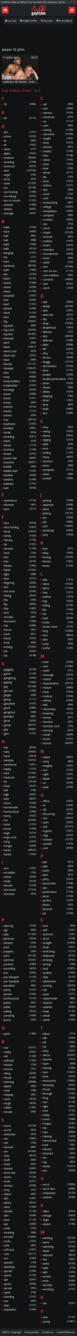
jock (58, 526)
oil (58, 805)
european (58, 470)
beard (20, 287)
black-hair (20, 355)
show (20, 1181)
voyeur (59, 1224)
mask (58, 670)
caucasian (58, 134)
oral (58, 826)
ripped (20, 1086)
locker (58, 622)
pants (58, 870)
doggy (58, 362)
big (20, 321)
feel (20, 557)
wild (59, 1272)
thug (59, 1098)
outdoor (58, 839)
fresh (20, 634)
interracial (20, 889)
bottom (20, 407)
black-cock (20, 351)
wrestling (59, 1289)
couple (58, 232)
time (59, 1110)
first (20, 587)
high (20, 794)
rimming (20, 1082)
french (20, 630)
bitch (20, 342)
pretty (20, 990)
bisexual (20, 338)
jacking (58, 500)
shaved (20, 1168)
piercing (20, 925)
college (58, 207)
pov (20, 972)
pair (58, 862)
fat (20, 544)
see (20, 1138)
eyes (20, 509)
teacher (59, 1059)
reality (20, 1052)
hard (20, 773)
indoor (20, 877)
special (20, 1271)
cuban (58, 262)
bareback (20, 265)
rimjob (20, 1077)
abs (20, 132)
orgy (58, 835)
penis (58, 896)
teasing (59, 1068)
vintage (59, 1215)
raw (20, 1047)
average (20, 213)
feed (20, 553)
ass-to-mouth (20, 200)
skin (20, 1198)
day (58, 319)
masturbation (58, 683)
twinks (59, 1166)
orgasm (58, 831)
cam (58, 108)
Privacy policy (31, 1332)
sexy (20, 1155)
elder (58, 444)
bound (20, 411)
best (20, 317)
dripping (58, 396)
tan (59, 1046)
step (20, 1305)
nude (58, 787)
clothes (58, 185)
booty (20, 402)
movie (58, 739)
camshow (58, 117)
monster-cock (58, 726)
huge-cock (20, 837)
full (20, 651)
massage (58, 675)
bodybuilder (20, 385)
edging (58, 440)
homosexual (20, 811)
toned (59, 1119)
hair (20, 747)
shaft (20, 1160)
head (20, 786)
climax (58, 172)
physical (58, 909)
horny (20, 816)
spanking (20, 1267)
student (59, 972)
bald (20, 244)
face (20, 523)
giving (20, 699)
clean (58, 164)
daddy (58, 306)
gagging (20, 669)
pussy (20, 1020)
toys (59, 1132)
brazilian (20, 428)
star (20, 1301)
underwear (59, 1193)
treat (59, 1145)
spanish (20, 1262)
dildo (58, 344)
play (20, 934)
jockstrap (58, 530)
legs (58, 601)
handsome (20, 764)
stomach (59, 934)
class (58, 155)
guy (20, 729)
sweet (59, 1020)
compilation (58, 211)
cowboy (58, 241)
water (59, 1251)
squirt (20, 1292)
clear (58, 168)
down (58, 383)
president (20, 985)
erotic (58, 465)
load (58, 618)
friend (20, 638)
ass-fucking (20, 192)
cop (58, 224)
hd (20, 781)
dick (58, 336)
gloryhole (20, 703)
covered (58, 236)
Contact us (47, 1332)
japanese (58, 504)
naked (58, 757)
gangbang (20, 678)
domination (58, 366)
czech (58, 288)
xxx (59, 1303)
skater (20, 1194)
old (58, 809)
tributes (59, 1149)
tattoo (59, 1055)
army (20, 179)
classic (58, 160)
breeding (20, 436)
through (59, 1093)
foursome (20, 621)
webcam (59, 1255)
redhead (20, 1060)
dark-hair (58, 315)
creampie (58, 249)
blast (20, 360)
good (20, 708)
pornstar (20, 960)
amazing (20, 162)
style (59, 977)
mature (58, 687)
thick (59, 1076)
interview (20, 894)
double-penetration (58, 379)
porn (20, 955)
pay (58, 887)
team (59, 1063)
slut (20, 1224)
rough (20, 1103)
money (58, 717)
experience (20, 500)
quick (20, 1033)
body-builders (20, 381)
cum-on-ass (58, 271)
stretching (59, 951)
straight (59, 943)
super (59, 994)
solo (20, 1254)
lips (58, 609)
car (58, 121)
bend (20, 312)
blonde (20, 364)
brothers (20, 449)
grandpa (20, 716)
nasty (58, 761)
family (20, 536)
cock (58, 198)
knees (58, 565)
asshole (20, 204)
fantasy (20, 540)
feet (20, 561)
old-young (58, 814)
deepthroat (58, 327)
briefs (20, 441)
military (58, 700)
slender (20, 1211)
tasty (59, 1051)
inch (20, 868)
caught (58, 138)
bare (20, 261)
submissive (59, 981)
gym (20, 733)
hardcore (20, 777)
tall (59, 1042)
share (20, 1164)
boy (20, 419)
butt (20, 488)
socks (20, 1241)
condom (58, 219)
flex (20, 600)
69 (20, 118)
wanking (59, 1238)
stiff (59, 930)
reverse (20, 1069)
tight (59, 1106)
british (20, 445)
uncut (59, 1184)
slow (20, 1220)
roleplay (20, 1094)
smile (20, 1228)
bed (20, 300)
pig (20, 930)
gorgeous (20, 712)
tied (59, 1102)
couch (58, 228)
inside (20, 881)
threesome (59, 1080)
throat (59, 1089)
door (58, 370)
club (58, 189)
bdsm (20, 278)
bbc (20, 274)
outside (58, 844)
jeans (58, 509)
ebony (58, 435)
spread (20, 1288)
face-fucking (20, 527)
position (20, 964)
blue (20, 372)
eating (58, 431)
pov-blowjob (20, 977)
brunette (20, 462)
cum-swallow (58, 275)
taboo (59, 1033)
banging (20, 253)
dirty (58, 353)
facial (20, 531)
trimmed (59, 1153)
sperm (20, 1275)
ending (58, 452)
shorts (20, 1177)
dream (58, 387)
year (59, 1317)
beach (20, 283)
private (20, 994)
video (59, 1211)
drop (58, 404)
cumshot (58, 279)
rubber (20, 1107)
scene (20, 1125)
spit (20, 1279)
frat (20, 625)
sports (20, 1284)
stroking (59, 960)
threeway (59, 1085)
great (20, 720)
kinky (58, 553)
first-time (20, 591)
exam (58, 474)
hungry (20, 846)
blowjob (20, 368)
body (20, 377)
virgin (59, 1220)
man (58, 666)
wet (59, 1259)
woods (59, 1276)
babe (20, 227)
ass (20, 187)
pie (58, 913)
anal (20, 170)
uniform (59, 1197)
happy (20, 769)
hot (20, 820)
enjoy (58, 457)
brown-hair (20, 458)
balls (20, 248)
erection (58, 461)
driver (58, 400)
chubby (58, 151)
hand (20, 756)
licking (58, 605)
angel (20, 175)
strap (59, 947)
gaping (20, 682)
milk (58, 704)
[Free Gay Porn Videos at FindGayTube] (38, 10)
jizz (58, 517)
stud (59, 968)
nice (58, 770)
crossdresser (58, 254)
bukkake (20, 483)
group (20, 725)
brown (20, 454)
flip (20, 604)
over (58, 848)
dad (58, 302)
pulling (20, 1011)
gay (20, 686)
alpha (20, 153)
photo (58, 904)
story (59, 938)
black (20, 347)
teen (59, 1072)
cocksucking (58, 202)
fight (20, 574)
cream (58, 245)
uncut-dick (59, 1188)
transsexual (59, 1140)
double (58, 374)
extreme (20, 504)
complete (58, 215)
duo (58, 413)
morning (58, 730)
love (58, 635)
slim (20, 1215)
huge (20, 833)
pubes (20, 1002)
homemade (20, 807)
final (20, 578)
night (58, 774)
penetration (58, 892)
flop (20, 608)
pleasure (20, 938)
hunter (20, 854)
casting (58, 130)
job (58, 522)
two (59, 1170)
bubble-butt (20, 471)
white (59, 1263)
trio (59, 1157)
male (58, 662)
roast (20, 1090)
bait (20, 240)
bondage (20, 389)
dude (58, 409)
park (58, 875)
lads (58, 579)
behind (20, 308)
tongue (59, 1123)
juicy (58, 534)
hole (20, 799)
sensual (20, 1147)
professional (20, 998)
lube (58, 639)
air (20, 140)
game (20, 673)
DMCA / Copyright (11, 1332)
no (58, 783)
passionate (58, 883)
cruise (58, 258)
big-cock (20, 330)
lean (58, 592)
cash (58, 125)
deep (58, 323)
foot (20, 612)
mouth (58, 734)
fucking (20, 647)
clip (58, 177)
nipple (58, 778)
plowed (20, 943)
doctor (58, 357)
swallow (59, 1007)
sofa (20, 1245)
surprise (59, 1002)
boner (20, 394)
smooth (20, 1237)
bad (20, 236)
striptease (59, 955)
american (20, 166)
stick (59, 925)
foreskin (20, 617)
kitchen (58, 561)
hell (20, 790)
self (20, 1143)
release (20, 1064)
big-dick (20, 334)
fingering (20, 583)
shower (20, 1185)
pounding (20, 968)
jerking (58, 513)
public (20, 1007)
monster (58, 722)
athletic (20, 209)
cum (58, 266)
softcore (20, 1249)
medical (58, 696)
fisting (20, 595)
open (58, 822)
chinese (58, 147)
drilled (58, 391)
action (20, 136)
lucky (58, 644)
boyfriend (20, 424)
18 (20, 104)
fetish (20, 570)
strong (59, 964)
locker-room (58, 626)
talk (59, 1038)
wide (59, 1268)
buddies (20, 475)
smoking (20, 1232)
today (59, 1115)
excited (58, 478)
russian (20, 1112)
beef (20, 304)
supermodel (59, 998)
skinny (20, 1202)
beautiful (20, 295)
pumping (20, 1015)
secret (20, 1130)
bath (20, 270)
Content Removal (65, 1332)
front (20, 642)
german (20, 691)
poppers (20, 951)
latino (58, 588)
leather (58, 596)
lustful (58, 648)
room (20, 1099)
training (59, 1136)
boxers (20, 415)
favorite (20, 548)
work (59, 1280)
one (58, 818)
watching (59, 1246)
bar (20, 257)
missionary (58, 709)
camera (58, 112)
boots (20, 398)
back (20, 231)
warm (59, 1242)
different (58, 340)
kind (58, 548)
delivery (58, 332)
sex (20, 1151)
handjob (20, 760)
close (58, 181)
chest (58, 142)
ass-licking (20, 196)
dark (58, 310)
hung (20, 841)
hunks (20, 850)
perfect (58, 900)
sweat (59, 1015)
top (59, 1128)
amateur (20, 157)
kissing (58, 557)
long (58, 631)
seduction (20, 1134)
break (20, 432)
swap (59, 1011)
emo (58, 448)
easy (58, 427)
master (58, 679)
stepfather (20, 1309)
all (20, 145)
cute (58, 283)
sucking (59, 985)
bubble (20, 466)
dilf (58, 349)
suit (59, 990)
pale (58, 866)
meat (58, 692)
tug (59, 1162)
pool (20, 947)
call (58, 104)
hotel (20, 824)
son (20, 1258)
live (58, 614)
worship (59, 1285)
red (20, 1056)
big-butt (20, 325)
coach (58, 194)
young (59, 1321)
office (58, 801)
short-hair (20, 1172)
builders (20, 479)
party (58, 879)
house (20, 828)
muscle (58, 743)
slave (20, 1207)
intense (20, 885)
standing (20, 1296)
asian (20, 183)
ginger (20, 695)
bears (20, 291)
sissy (20, 1190)
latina (58, 584)
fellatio (20, 565)
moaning (58, 713)
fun (20, 655)
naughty (58, 765)
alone (20, 149)
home (20, 803)
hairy (20, 751)
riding (20, 1073)
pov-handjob (20, 981)
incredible (20, 872)
